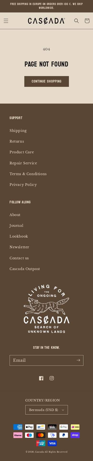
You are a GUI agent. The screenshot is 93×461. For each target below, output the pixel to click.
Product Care (22, 152)
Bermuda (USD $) (43, 410)
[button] (6, 21)
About (15, 215)
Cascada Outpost (25, 269)
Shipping (18, 130)
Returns (17, 141)
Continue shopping (47, 81)
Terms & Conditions (28, 174)
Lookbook (19, 236)
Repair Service (23, 163)
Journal (16, 225)
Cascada (39, 452)
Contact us (19, 258)
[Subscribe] (78, 360)
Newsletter (19, 247)
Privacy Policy (23, 185)
